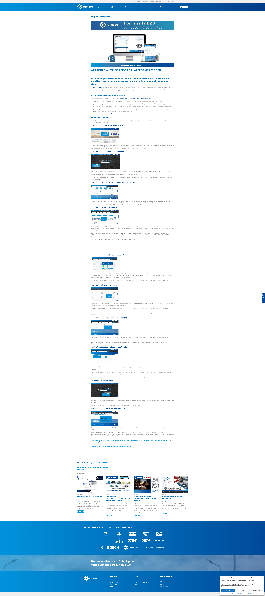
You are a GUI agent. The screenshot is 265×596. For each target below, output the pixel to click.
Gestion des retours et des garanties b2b (110, 347)
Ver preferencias (256, 590)
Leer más (80, 511)
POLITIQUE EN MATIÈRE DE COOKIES (229, 593)
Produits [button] (116, 7)
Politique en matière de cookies (143, 584)
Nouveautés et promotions (116, 73)
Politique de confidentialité (142, 583)
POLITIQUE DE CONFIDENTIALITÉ (245, 593)
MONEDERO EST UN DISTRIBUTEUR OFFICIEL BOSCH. (145, 499)
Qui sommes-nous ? (115, 581)
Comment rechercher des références (108, 151)
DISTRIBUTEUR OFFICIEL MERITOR (173, 498)
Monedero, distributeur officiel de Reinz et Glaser (118, 499)
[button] (262, 577)
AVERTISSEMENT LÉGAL (258, 593)
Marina (96, 73)
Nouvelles (166, 7)
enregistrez (111, 113)
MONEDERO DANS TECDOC (89, 497)
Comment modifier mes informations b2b (110, 318)
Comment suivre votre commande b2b (108, 255)
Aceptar (228, 590)
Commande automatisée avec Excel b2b (109, 408)
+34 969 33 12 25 (170, 1)
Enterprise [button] (102, 7)
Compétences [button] (151, 7)
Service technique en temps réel (106, 380)
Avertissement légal (140, 581)
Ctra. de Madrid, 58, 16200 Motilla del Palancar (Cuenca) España (148, 1)
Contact (112, 586)
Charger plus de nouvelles (100, 462)
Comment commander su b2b (105, 208)
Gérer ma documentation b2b (105, 285)
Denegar (242, 590)
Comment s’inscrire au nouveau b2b (107, 125)
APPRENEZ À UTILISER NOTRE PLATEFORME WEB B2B (126, 70)
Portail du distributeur (115, 584)
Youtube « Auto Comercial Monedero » (110, 120)
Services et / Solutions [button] (133, 7)
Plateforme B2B (114, 583)
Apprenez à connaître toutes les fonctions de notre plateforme (135, 98)
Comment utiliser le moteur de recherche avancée (114, 182)
